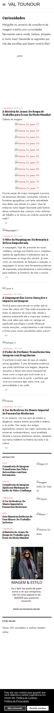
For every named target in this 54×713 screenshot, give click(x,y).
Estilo (4, 463)
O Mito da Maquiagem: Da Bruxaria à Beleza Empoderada (25, 241)
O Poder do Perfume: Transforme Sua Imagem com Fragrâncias (26, 353)
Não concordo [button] (15, 708)
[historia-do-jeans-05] (27, 150)
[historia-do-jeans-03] (27, 137)
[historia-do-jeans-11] (27, 188)
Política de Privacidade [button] (16, 701)
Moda (4, 513)
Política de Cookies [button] (26, 698)
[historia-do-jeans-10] (27, 182)
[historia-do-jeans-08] (27, 169)
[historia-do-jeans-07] (27, 163)
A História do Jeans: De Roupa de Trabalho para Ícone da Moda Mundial (26, 113)
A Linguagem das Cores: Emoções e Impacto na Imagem (24, 299)
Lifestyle (5, 481)
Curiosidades (7, 108)
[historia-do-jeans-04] (27, 144)
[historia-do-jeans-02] (27, 131)
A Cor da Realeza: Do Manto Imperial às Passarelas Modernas (25, 411)
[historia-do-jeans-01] (27, 124)
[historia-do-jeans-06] (27, 156)
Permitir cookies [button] (38, 708)
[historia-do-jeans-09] (27, 175)
